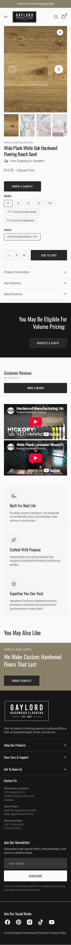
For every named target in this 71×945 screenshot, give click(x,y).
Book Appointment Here (18, 814)
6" (30, 204)
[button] (6, 17)
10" (51, 204)
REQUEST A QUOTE (48, 343)
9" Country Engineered (21, 221)
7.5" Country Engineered (21, 213)
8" (40, 204)
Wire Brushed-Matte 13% (22, 237)
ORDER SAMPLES (22, 681)
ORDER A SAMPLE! (22, 186)
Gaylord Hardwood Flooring (31, 932)
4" (10, 204)
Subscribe (35, 876)
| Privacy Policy (57, 932)
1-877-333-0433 (14, 824)
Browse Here (47, 3)
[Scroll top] (66, 940)
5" (20, 204)
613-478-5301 (12, 828)
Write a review (35, 388)
